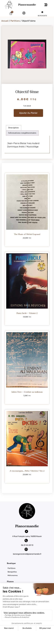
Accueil (4, 21)
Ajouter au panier (28, 113)
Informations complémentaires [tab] (22, 133)
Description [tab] (13, 127)
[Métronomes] (30, 575)
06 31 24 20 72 (42, 16)
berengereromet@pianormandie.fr (27, 554)
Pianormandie (27, 5)
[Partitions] (30, 568)
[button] (46, 5)
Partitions (15, 21)
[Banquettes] (30, 572)
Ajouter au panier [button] (27, 242)
